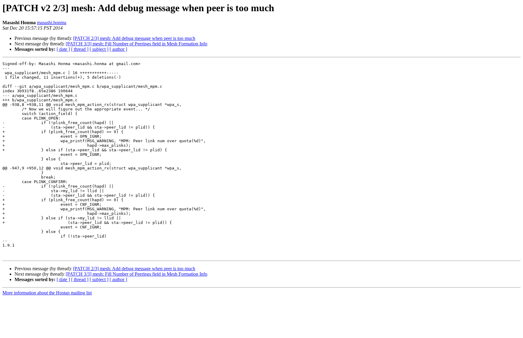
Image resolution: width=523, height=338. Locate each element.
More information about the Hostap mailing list (47, 292)
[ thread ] (79, 49)
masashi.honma (51, 22)
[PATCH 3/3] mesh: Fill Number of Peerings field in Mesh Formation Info (136, 43)
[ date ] (63, 49)
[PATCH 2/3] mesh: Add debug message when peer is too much (134, 38)
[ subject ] (99, 49)
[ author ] (118, 49)
